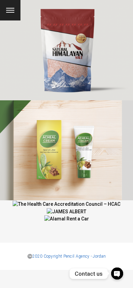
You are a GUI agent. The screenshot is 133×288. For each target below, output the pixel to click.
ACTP (66, 146)
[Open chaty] (117, 273)
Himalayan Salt (66, 46)
